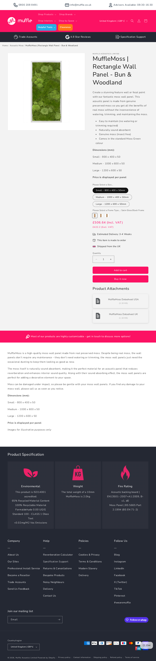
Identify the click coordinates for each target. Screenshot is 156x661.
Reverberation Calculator (58, 554)
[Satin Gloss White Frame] (107, 215)
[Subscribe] (59, 619)
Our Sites (13, 561)
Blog (117, 554)
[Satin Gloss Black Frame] (95, 215)
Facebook (119, 575)
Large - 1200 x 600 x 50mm (111, 204)
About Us (13, 554)
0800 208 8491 (28, 5)
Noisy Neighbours (53, 582)
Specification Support (133, 37)
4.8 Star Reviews (80, 37)
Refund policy (116, 657)
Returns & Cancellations (57, 568)
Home (5, 45)
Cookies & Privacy (89, 554)
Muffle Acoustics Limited (26, 658)
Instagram (120, 561)
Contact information (81, 657)
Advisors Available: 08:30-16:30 (133, 5)
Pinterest (119, 595)
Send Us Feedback (18, 589)
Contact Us (49, 595)
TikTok (118, 589)
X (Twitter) (120, 582)
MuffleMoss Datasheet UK (123, 314)
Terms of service (132, 657)
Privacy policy (64, 657)
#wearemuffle (122, 602)
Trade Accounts (28, 37)
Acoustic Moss (17, 45)
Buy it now (120, 278)
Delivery (48, 589)
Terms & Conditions (90, 561)
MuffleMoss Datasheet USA (123, 299)
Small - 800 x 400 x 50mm (110, 190)
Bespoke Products (54, 575)
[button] (47, 14)
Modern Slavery (88, 568)
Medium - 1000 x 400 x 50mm (112, 197)
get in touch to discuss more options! (108, 336)
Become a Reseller (19, 575)
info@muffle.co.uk (80, 5)
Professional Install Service (24, 568)
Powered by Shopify (46, 658)
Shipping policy (100, 657)
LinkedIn (119, 568)
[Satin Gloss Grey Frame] (101, 215)
